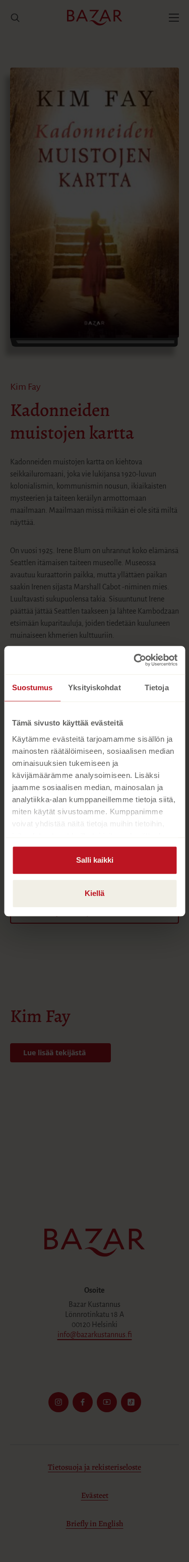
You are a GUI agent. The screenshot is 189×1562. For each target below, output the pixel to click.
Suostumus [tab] (32, 687)
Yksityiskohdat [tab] (94, 687)
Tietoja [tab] (157, 687)
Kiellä (94, 893)
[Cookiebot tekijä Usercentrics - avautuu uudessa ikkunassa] (134, 660)
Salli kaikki (94, 860)
